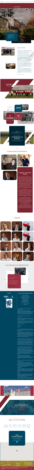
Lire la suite (11, 284)
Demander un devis (21, 409)
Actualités (21, 1)
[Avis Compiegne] (9, 303)
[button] (4, 279)
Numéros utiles (31, 1)
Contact (27, 1)
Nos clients (24, 1)
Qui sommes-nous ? (8, 1)
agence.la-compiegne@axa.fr (17, 438)
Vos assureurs (17, 1)
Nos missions (13, 1)
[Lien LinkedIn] (17, 441)
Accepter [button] (31, 468)
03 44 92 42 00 (15, 440)
